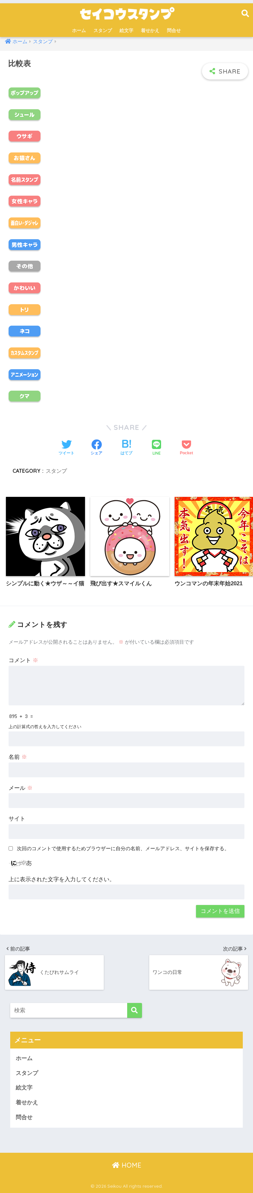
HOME (130, 1165)
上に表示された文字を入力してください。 (62, 879)
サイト (17, 819)
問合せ (174, 30)
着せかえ (150, 30)
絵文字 (126, 30)
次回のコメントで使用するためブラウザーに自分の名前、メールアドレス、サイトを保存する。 (123, 848)
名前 (18, 757)
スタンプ (103, 30)
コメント (23, 660)
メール (21, 788)
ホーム (79, 30)
